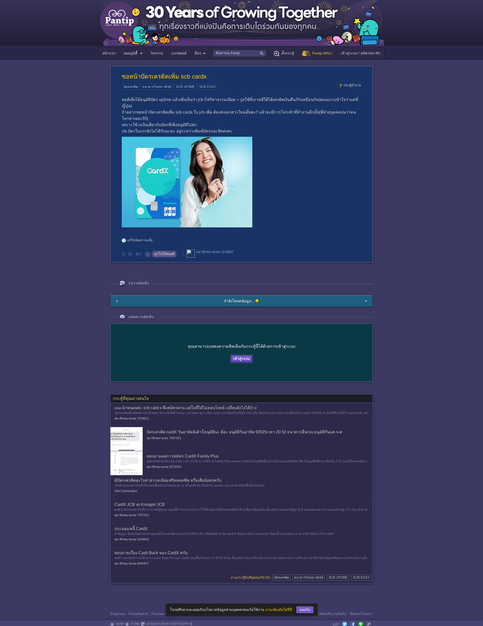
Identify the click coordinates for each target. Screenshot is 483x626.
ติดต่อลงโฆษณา (361, 614)
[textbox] (239, 53)
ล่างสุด (135, 623)
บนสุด (120, 623)
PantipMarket (138, 614)
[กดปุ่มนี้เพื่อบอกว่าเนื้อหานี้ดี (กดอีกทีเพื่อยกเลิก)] (129, 254)
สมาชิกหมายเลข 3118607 (214, 252)
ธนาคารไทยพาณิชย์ (157, 87)
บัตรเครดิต (130, 87)
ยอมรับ (305, 610)
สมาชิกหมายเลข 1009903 (131, 539)
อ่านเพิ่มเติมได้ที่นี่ (278, 610)
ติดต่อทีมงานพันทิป (332, 614)
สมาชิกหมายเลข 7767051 (131, 515)
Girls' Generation (125, 491)
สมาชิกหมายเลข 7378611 (131, 418)
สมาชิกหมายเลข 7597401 (164, 438)
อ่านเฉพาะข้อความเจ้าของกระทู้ (169, 623)
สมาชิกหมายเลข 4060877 (131, 563)
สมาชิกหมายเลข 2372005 (164, 467)
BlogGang (117, 614)
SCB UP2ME (185, 87)
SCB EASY (207, 87)
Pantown (157, 614)
